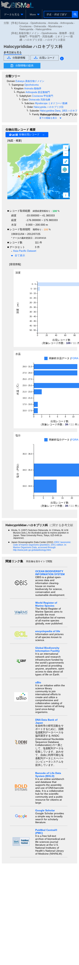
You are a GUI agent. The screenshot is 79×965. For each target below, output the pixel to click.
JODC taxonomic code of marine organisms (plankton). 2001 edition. (42, 543)
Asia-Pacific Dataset (24, 250)
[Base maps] (64, 169)
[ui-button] (75, 14)
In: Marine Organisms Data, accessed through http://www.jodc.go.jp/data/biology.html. (40, 547)
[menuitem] (12, 14)
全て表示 (20, 255)
